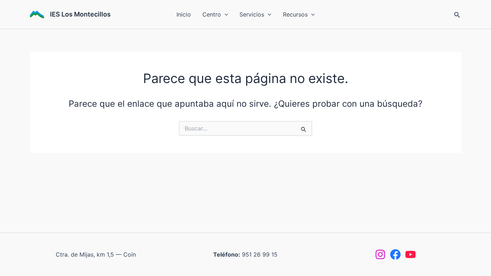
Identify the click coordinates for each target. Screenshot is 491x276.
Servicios (251, 14)
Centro (211, 14)
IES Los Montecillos (80, 14)
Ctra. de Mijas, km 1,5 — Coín (96, 254)
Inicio (183, 14)
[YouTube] (410, 254)
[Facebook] (395, 254)
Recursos (295, 14)
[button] (224, 14)
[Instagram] (380, 254)
